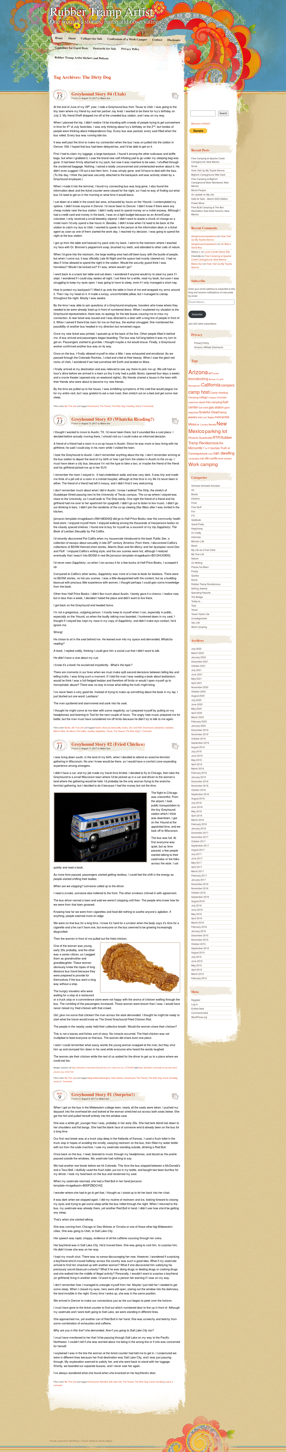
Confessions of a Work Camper (127, 39)
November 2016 (199, 888)
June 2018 (197, 807)
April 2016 (196, 918)
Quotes (195, 575)
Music (194, 545)
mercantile (222, 416)
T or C (206, 448)
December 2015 (199, 935)
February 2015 (199, 978)
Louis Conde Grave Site (217, 251)
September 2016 (200, 896)
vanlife (213, 458)
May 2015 (196, 965)
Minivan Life (197, 541)
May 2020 (196, 708)
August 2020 (198, 695)
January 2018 (198, 828)
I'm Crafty (196, 532)
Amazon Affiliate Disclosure (208, 347)
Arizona (198, 372)
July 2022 (196, 648)
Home (59, 38)
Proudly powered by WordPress (65, 1440)
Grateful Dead (209, 412)
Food (194, 502)
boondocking (198, 378)
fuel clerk (203, 407)
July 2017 (196, 854)
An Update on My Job (202, 194)
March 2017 (197, 871)
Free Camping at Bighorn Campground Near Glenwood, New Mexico (210, 182)
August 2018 (198, 798)
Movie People (198, 190)
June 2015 (197, 961)
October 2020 (198, 691)
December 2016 (199, 884)
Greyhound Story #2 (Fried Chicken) (108, 743)
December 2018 (199, 781)
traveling (130, 405)
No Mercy (70, 731)
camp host (199, 391)
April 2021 (196, 682)
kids (200, 417)
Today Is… (196, 601)
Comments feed (199, 1012)
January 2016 (198, 931)
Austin (98, 727)
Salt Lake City (115, 1381)
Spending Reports (201, 592)
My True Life (70, 405)
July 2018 (196, 802)
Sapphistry (100, 731)
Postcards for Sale (104, 48)
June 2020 (197, 704)
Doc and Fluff (135, 727)
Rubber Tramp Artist (101, 11)
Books (68, 727)
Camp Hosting (219, 392)
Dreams (195, 498)
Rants (194, 579)
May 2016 (196, 914)
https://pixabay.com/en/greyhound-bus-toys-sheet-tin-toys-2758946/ (102, 1067)
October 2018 (198, 789)
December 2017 (199, 832)
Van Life (195, 622)
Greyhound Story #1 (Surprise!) (103, 1094)
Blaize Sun (105, 98)
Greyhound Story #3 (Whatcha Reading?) (112, 418)
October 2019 (198, 738)
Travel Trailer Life (200, 614)
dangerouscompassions (204, 236)
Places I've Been (200, 567)
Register (195, 1000)
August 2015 (198, 952)
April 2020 (196, 712)
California (210, 384)
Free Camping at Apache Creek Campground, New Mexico (208, 160)
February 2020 (199, 721)
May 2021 (196, 678)
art (210, 372)
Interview (196, 537)
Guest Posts (197, 524)
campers (227, 384)
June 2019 (197, 755)
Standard (174, 94)
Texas (109, 731)
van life (204, 458)
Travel (194, 609)
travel (165, 1077)
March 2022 (197, 653)
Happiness (197, 528)
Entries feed (197, 1008)
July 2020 (196, 700)
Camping (193, 397)
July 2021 (196, 670)
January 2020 (198, 725)
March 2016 (197, 922)
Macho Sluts (59, 731)
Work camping (203, 464)
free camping (214, 402)
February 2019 (199, 772)
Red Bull (104, 1381)
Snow (194, 166)
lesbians (170, 727)
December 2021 (199, 661)
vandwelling (193, 458)
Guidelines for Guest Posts (71, 47)
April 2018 (196, 815)
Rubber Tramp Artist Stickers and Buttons (82, 57)
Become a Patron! (200, 123)
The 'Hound (105, 405)
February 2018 (199, 824)
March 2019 (197, 768)
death (202, 402)
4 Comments (148, 405)
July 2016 (196, 905)
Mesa (192, 424)
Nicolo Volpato (105, 1440)
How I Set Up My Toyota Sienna (208, 170)
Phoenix (193, 438)
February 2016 (199, 926)
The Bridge (197, 597)
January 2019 (198, 777)
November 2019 (199, 734)
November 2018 (199, 785)
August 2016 (198, 901)
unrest (57, 1081)
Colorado (222, 397)
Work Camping (199, 626)
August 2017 (198, 849)
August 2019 (198, 747)
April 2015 (196, 969)
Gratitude (196, 519)
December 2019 (199, 730)
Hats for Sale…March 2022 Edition (209, 198)
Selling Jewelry (199, 588)
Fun (193, 511)
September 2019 (200, 742)
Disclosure (174, 40)
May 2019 (196, 759)
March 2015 (197, 973)
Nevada (212, 424)
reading (90, 731)
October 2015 (198, 944)
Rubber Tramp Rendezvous (210, 440)
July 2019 (196, 751)
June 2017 (197, 858)
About (71, 38)
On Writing (196, 562)
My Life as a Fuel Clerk (203, 549)
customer (193, 402)
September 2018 (200, 794)
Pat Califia (81, 731)
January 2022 (198, 657)
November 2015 (199, 939)
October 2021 (198, 665)
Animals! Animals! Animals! (205, 485)
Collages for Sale (91, 38)
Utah (137, 405)
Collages (212, 397)
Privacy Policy (130, 48)
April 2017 (196, 866)
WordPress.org (199, 1017)
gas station (216, 407)
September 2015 (200, 948)
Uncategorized (199, 618)
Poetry (194, 571)
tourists (215, 448)
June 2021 (197, 674)
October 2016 (198, 892)
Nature (194, 558)
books (125, 727)
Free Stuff (196, 507)
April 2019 (196, 764)
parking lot (216, 431)
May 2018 (196, 811)
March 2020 (197, 717)
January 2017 (198, 879)
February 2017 (199, 875)
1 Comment (146, 731)
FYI (193, 515)
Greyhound (93, 405)
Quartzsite (205, 438)
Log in (194, 1004)
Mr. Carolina (202, 424)
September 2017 (200, 845)
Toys (193, 605)
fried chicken (117, 1077)
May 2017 (196, 862)
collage (203, 397)
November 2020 (199, 687)
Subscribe (197, 314)
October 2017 (198, 841)
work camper (225, 458)
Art (192, 490)
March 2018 (197, 819)
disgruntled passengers (99, 1077)
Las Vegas (208, 417)
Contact (157, 39)
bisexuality (116, 727)
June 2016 (197, 909)
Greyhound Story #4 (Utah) (98, 93)
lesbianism (160, 727)
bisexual (106, 727)
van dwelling (223, 453)
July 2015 (196, 956)
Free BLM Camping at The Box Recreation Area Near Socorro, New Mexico (210, 211)
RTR (216, 437)
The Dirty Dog (118, 405)
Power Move (197, 203)
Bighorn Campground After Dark (208, 174)
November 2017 (199, 837)
